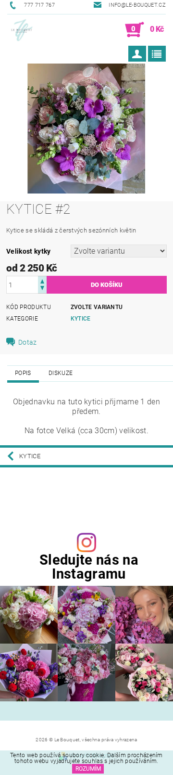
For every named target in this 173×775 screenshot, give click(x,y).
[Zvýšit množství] (42, 280)
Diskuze (61, 373)
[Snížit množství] (42, 289)
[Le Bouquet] (21, 29)
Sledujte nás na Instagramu (88, 567)
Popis (23, 373)
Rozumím (88, 768)
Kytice (81, 318)
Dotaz (27, 342)
